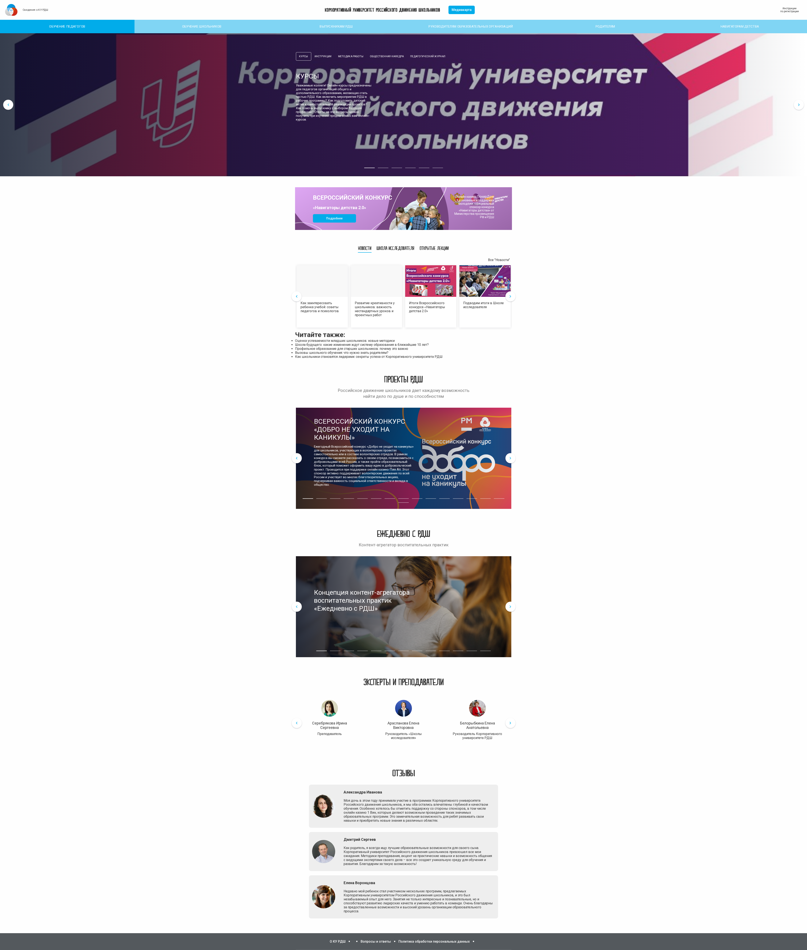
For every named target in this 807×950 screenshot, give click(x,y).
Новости (364, 248)
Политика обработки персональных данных (434, 941)
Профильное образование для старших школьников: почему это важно (351, 349)
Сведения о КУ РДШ (35, 9)
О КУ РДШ (337, 941)
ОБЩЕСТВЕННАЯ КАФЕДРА (387, 56)
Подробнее (334, 218)
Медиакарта (462, 10)
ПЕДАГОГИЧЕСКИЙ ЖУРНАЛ (427, 56)
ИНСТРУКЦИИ (323, 56)
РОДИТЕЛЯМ (605, 26)
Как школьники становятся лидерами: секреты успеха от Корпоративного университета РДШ (369, 357)
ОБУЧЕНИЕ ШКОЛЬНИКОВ (202, 26)
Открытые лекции (434, 248)
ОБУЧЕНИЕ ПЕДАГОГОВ (67, 26)
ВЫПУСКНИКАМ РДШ (336, 26)
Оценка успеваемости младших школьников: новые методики (345, 341)
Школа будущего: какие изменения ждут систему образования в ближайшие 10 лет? (362, 345)
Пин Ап (395, 469)
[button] (369, 168)
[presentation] (8, 105)
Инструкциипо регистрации (789, 10)
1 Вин (371, 813)
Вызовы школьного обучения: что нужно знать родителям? (341, 353)
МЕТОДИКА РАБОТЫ (351, 56)
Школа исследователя (395, 248)
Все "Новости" (499, 260)
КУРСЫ (303, 56)
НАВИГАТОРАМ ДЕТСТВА (740, 26)
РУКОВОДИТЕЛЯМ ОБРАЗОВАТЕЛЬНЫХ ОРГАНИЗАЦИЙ (471, 26)
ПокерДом (485, 197)
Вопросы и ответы (376, 941)
